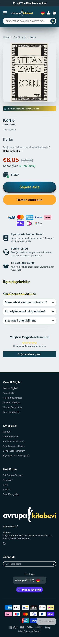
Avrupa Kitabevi (33, 631)
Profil (5, 484)
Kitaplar (6, 37)
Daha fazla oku (11, 151)
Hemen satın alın (29, 199)
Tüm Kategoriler (11, 494)
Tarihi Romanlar (10, 436)
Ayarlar (6, 489)
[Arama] (53, 21)
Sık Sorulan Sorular (12, 475)
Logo (22, 13)
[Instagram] (4, 543)
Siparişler (7, 480)
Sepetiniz (54, 13)
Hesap (48, 13)
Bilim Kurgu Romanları (14, 450)
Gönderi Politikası (11, 402)
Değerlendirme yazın (29, 354)
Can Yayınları (20, 37)
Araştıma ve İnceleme (14, 441)
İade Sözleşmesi (11, 412)
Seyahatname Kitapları (14, 446)
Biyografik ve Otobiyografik (16, 455)
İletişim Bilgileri (10, 388)
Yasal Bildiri (8, 393)
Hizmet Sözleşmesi (12, 407)
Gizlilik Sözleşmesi (12, 397)
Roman (6, 431)
